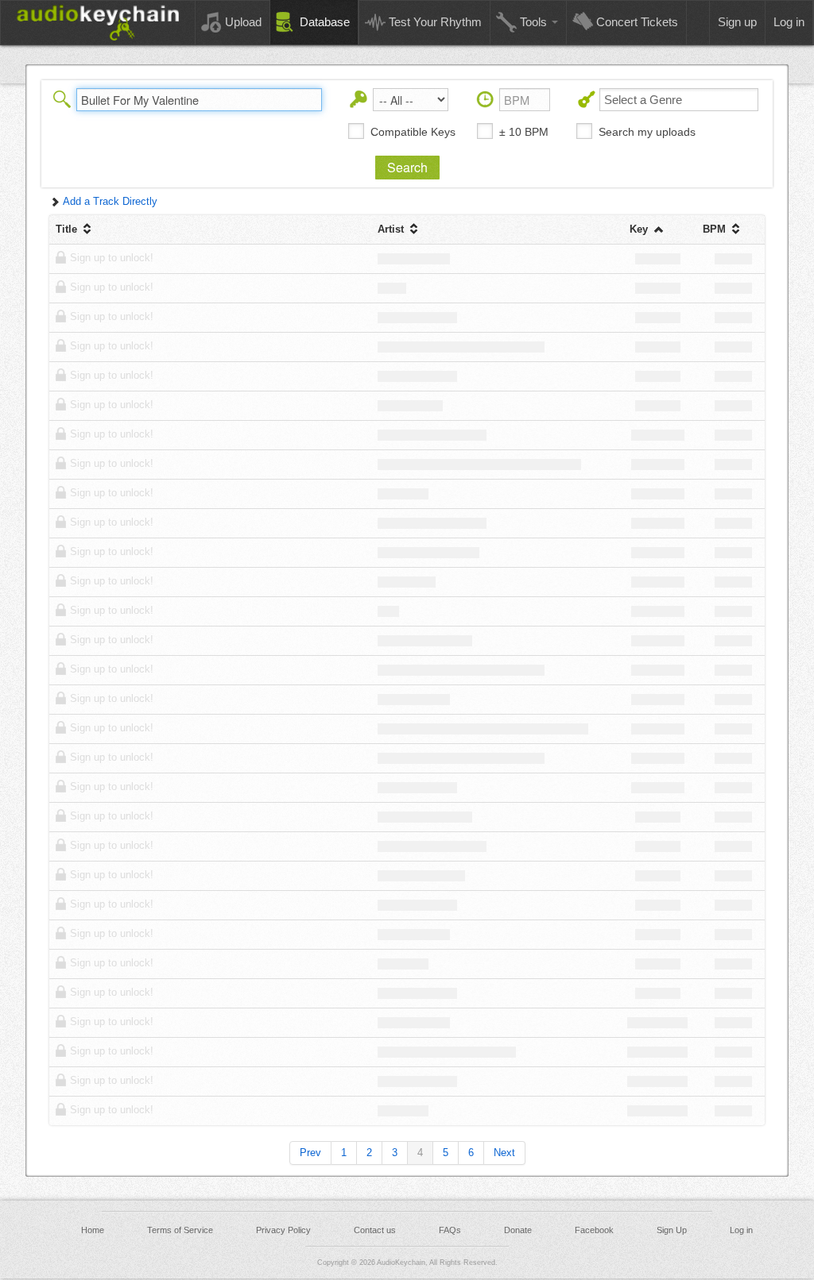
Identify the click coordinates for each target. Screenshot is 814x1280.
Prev (310, 1153)
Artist (392, 229)
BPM (716, 229)
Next (504, 1153)
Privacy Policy (283, 1230)
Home (92, 1230)
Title (68, 229)
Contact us (375, 1230)
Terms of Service (180, 1230)
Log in (741, 1230)
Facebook (594, 1230)
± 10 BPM (523, 131)
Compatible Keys (412, 131)
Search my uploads (647, 131)
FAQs (450, 1230)
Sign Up (672, 1230)
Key (640, 229)
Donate (518, 1230)
